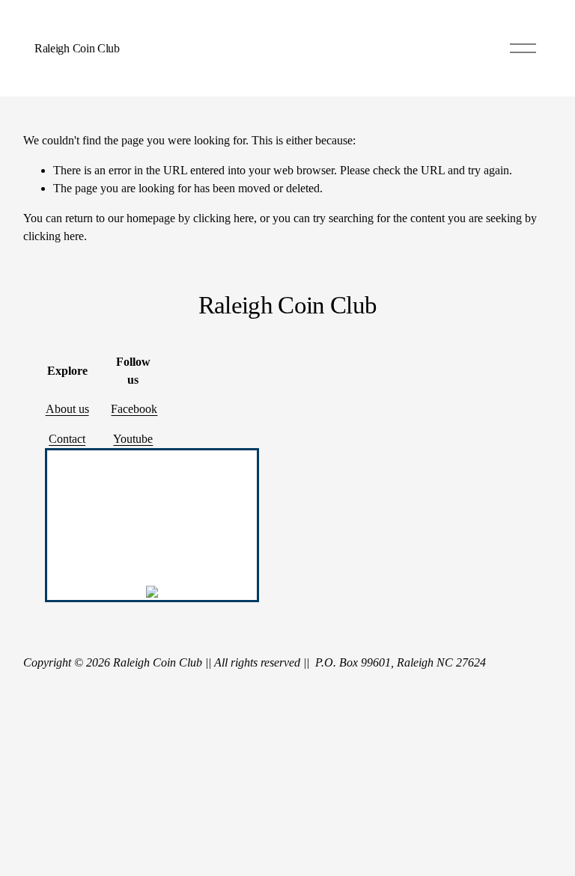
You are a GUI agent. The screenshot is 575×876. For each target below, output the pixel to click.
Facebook (134, 408)
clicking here (223, 218)
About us (67, 408)
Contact (67, 438)
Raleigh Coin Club (77, 48)
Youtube (133, 438)
